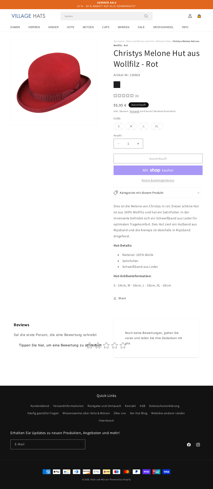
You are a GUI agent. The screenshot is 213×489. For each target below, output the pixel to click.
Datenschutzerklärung (164, 406)
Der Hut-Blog (138, 413)
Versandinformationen (68, 406)
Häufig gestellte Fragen (43, 413)
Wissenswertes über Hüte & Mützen (86, 413)
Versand (134, 111)
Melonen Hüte (163, 41)
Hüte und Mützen (99, 479)
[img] (124, 96)
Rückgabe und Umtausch (104, 406)
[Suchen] (146, 16)
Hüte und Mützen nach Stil (140, 41)
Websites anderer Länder (168, 413)
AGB (142, 406)
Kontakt (130, 406)
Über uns (120, 413)
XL (159, 127)
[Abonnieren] (80, 444)
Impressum (106, 420)
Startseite (119, 41)
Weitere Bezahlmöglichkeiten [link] (158, 180)
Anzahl (117, 135)
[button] (199, 16)
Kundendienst (40, 406)
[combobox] (106, 16)
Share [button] (122, 298)
